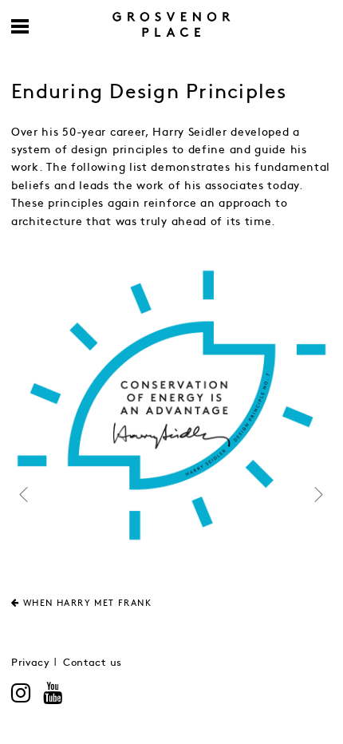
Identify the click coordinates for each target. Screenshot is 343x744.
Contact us (92, 663)
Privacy (30, 663)
